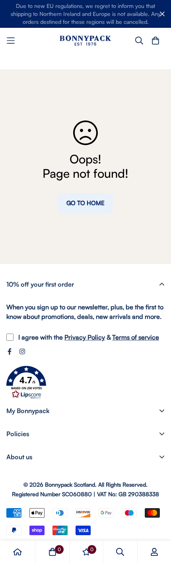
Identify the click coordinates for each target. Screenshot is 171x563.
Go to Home (85, 203)
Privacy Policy (84, 337)
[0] (52, 552)
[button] (26, 382)
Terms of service (135, 337)
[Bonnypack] (85, 40)
